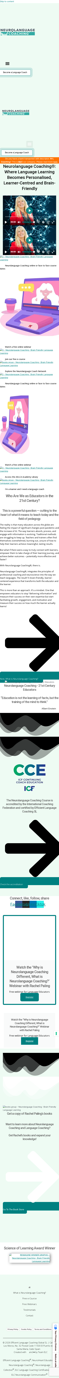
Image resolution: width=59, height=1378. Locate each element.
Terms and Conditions (42, 1329)
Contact (29, 1315)
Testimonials (29, 1309)
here (55, 162)
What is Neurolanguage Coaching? (29, 1292)
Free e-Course (29, 1298)
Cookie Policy (26, 1329)
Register (30, 997)
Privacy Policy (13, 1329)
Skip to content (7, 1)
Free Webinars (29, 1304)
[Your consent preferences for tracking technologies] (56, 1033)
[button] (7, 63)
